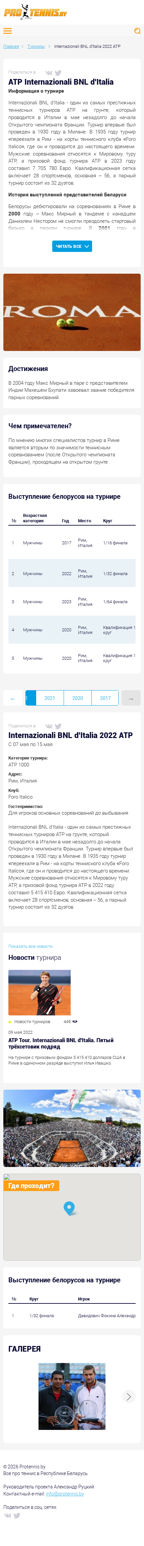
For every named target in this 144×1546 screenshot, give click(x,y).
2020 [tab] (77, 698)
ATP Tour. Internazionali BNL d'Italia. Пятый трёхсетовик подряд (61, 1043)
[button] (72, 1209)
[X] (58, 73)
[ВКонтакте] (49, 73)
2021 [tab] (50, 698)
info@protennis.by (65, 1493)
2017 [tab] (105, 698)
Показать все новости (30, 946)
